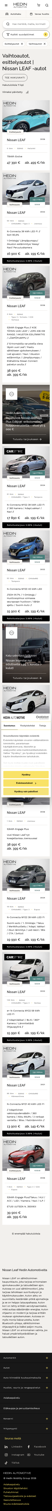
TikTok (15, 1462)
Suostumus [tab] (9, 725)
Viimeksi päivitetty (12, 92)
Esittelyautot (12, 44)
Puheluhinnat (10, 1492)
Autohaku (16, 14)
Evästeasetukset (24, 783)
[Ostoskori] (38, 5)
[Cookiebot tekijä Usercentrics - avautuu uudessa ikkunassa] (37, 717)
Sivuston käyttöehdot (15, 1488)
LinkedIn (17, 1446)
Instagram (18, 1454)
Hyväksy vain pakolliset (26, 791)
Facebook (40, 1446)
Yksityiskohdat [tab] (27, 725)
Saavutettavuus (12, 1500)
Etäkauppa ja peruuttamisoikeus (21, 1408)
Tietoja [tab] (42, 725)
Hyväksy (26, 774)
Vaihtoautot (35, 44)
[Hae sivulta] (46, 5)
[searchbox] (29, 24)
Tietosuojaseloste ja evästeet (19, 1496)
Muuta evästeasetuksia (16, 1503)
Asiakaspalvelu (11, 1397)
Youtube (39, 1454)
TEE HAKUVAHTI (15, 77)
